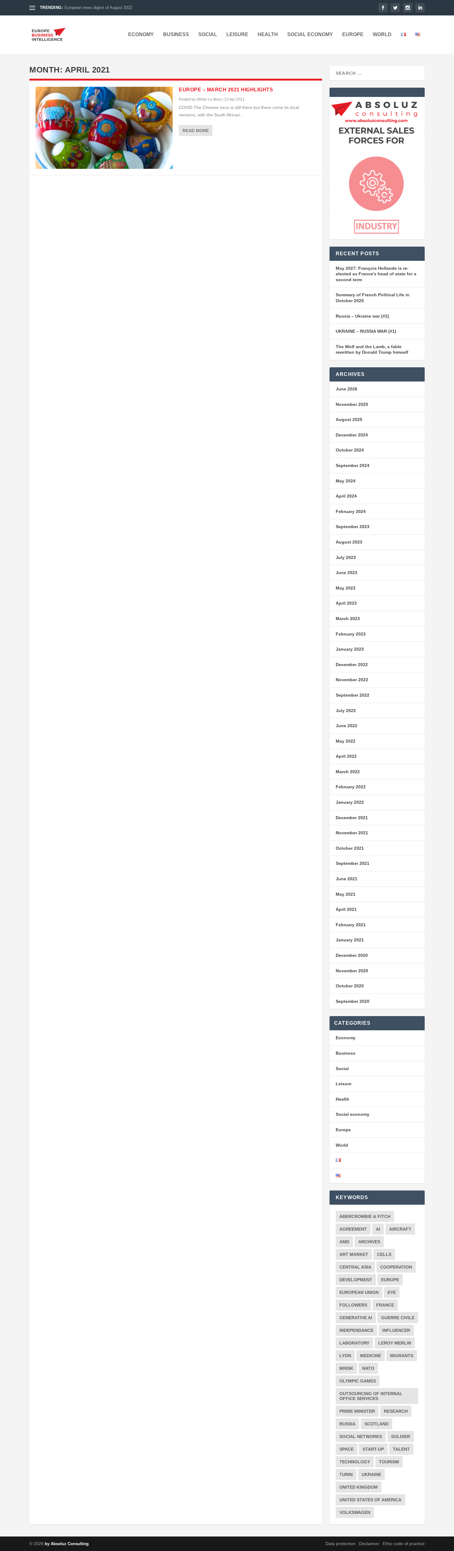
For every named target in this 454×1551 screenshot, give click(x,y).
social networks (360, 1436)
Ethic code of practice (404, 1543)
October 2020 (350, 985)
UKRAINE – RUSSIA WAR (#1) (366, 331)
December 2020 (352, 955)
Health (268, 34)
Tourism (389, 1461)
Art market (353, 1254)
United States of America (370, 1499)
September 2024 (352, 465)
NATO (368, 1368)
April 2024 (346, 496)
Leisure (237, 34)
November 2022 (352, 679)
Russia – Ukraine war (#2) (362, 316)
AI (378, 1229)
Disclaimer (369, 1543)
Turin (346, 1474)
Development (355, 1279)
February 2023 (351, 634)
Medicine (370, 1355)
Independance (356, 1330)
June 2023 (346, 572)
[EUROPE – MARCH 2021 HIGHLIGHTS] (104, 128)
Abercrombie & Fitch (364, 1216)
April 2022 (346, 756)
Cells (384, 1254)
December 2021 (352, 817)
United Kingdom (358, 1487)
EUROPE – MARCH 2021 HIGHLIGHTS (226, 89)
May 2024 (345, 480)
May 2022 (345, 741)
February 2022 (351, 786)
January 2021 (350, 939)
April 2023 (346, 603)
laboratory (354, 1342)
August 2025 (349, 419)
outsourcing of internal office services (370, 1396)
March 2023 (348, 618)
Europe (353, 34)
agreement (353, 1229)
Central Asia (355, 1267)
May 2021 (345, 894)
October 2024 (350, 450)
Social (207, 34)
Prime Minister (357, 1411)
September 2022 (352, 695)
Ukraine (371, 1474)
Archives (369, 1241)
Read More (196, 130)
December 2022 (352, 664)
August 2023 (349, 542)
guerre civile (397, 1317)
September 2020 (352, 1001)
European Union (359, 1292)
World (382, 34)
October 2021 (350, 848)
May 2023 (345, 588)
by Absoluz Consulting (67, 1543)
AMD (344, 1241)
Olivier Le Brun (208, 99)
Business (176, 34)
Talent (401, 1449)
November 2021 (352, 832)
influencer (396, 1330)
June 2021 (346, 878)
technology (354, 1461)
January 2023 (350, 649)
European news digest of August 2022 (98, 7)
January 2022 (350, 802)
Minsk (346, 1368)
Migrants (401, 1355)
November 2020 (352, 970)
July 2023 (346, 557)
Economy (141, 34)
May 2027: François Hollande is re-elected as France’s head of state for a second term (376, 274)
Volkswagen (354, 1512)
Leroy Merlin (394, 1342)
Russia (347, 1423)
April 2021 (346, 909)
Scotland (376, 1423)
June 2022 (346, 725)
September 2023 (352, 526)
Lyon (345, 1355)
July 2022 (346, 710)
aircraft (400, 1229)
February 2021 (351, 924)
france (385, 1305)
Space (346, 1449)
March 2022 (348, 771)
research (396, 1411)
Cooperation (396, 1267)
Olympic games (357, 1380)
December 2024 (352, 434)
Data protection (340, 1543)
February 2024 (351, 511)
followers (353, 1305)
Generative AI (355, 1317)
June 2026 (346, 388)
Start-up (373, 1449)
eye (392, 1292)
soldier (400, 1436)
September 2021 (352, 863)
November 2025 (352, 404)
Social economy (310, 34)
